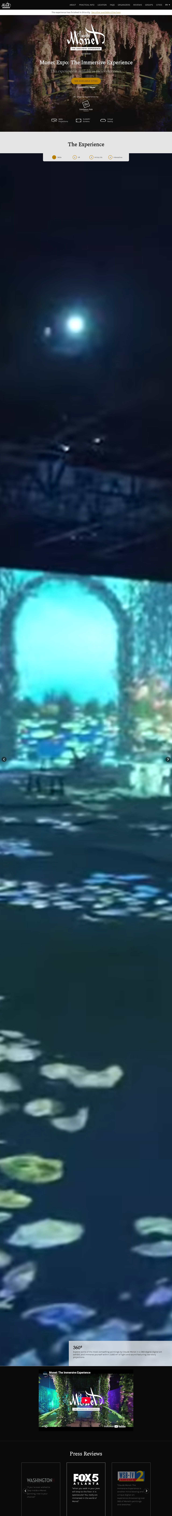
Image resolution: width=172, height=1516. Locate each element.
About (73, 4)
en (166, 5)
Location (102, 4)
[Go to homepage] (13, 5)
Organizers (124, 4)
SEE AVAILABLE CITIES (86, 81)
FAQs (112, 4)
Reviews (137, 4)
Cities (159, 4)
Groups (149, 4)
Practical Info (86, 4)
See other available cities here (106, 12)
